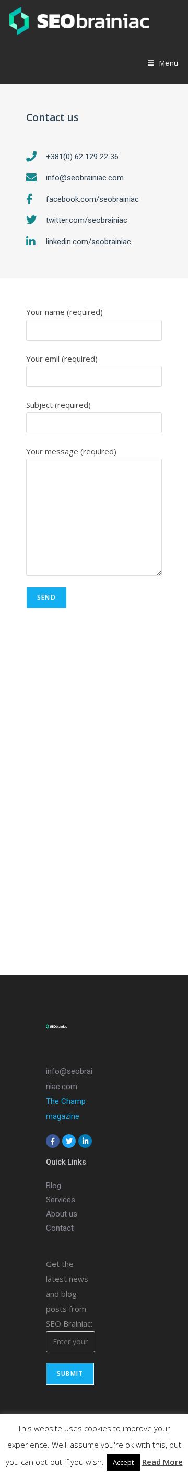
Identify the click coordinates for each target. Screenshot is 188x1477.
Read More (162, 1462)
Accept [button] (123, 1462)
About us (61, 1214)
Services (60, 1199)
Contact (60, 1228)
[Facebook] (53, 1141)
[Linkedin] (85, 1141)
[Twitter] (69, 1141)
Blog (53, 1185)
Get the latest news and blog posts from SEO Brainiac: (69, 1293)
